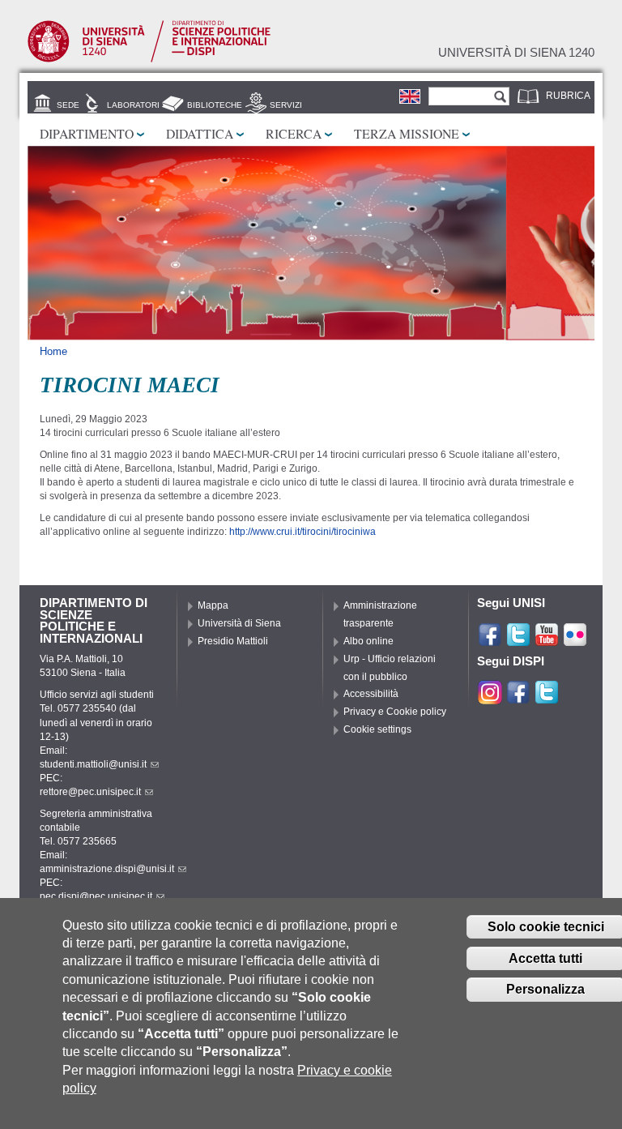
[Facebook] (490, 640)
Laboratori (133, 104)
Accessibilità (370, 693)
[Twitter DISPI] (547, 697)
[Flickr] (575, 640)
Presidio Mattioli (233, 641)
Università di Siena (239, 623)
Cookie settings (377, 729)
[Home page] (149, 59)
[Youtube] (547, 640)
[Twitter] (518, 640)
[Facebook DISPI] (518, 697)
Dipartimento (87, 133)
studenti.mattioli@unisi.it (93, 764)
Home (53, 351)
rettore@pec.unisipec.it (90, 792)
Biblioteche (214, 104)
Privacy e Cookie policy (394, 711)
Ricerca (294, 133)
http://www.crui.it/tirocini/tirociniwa (302, 531)
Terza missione (406, 133)
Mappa (213, 605)
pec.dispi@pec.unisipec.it (96, 896)
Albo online (368, 641)
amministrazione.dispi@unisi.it (107, 869)
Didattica (199, 133)
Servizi (286, 104)
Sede (68, 104)
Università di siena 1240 (516, 52)
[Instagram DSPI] (490, 697)
